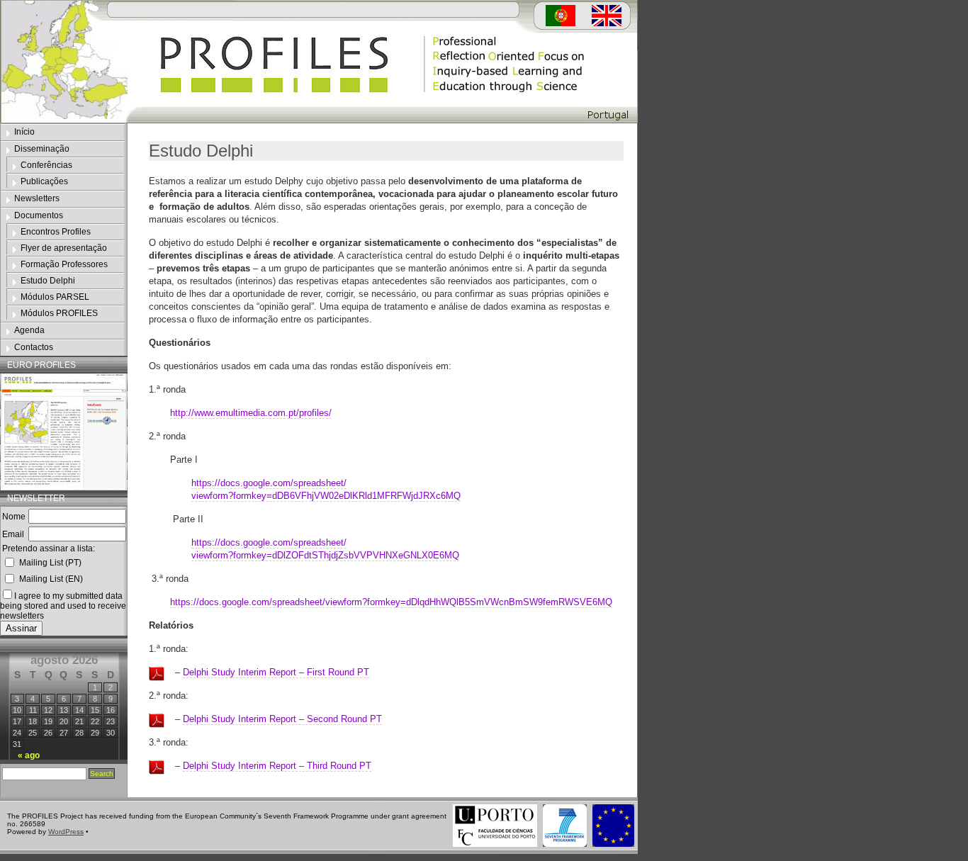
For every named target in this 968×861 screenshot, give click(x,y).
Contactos (33, 347)
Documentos (38, 215)
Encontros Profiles (56, 232)
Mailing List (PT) (50, 563)
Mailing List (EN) (51, 579)
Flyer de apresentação (64, 248)
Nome (14, 517)
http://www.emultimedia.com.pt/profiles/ (251, 412)
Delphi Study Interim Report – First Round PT (276, 672)
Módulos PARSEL (55, 297)
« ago (29, 755)
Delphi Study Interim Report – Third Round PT (277, 765)
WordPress (66, 831)
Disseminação (41, 149)
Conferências (46, 165)
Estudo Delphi (48, 281)
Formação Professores (64, 264)
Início (24, 132)
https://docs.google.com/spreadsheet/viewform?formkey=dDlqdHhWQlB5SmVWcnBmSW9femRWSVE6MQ (391, 602)
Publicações (44, 181)
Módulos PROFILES (59, 313)
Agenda (29, 330)
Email (13, 534)
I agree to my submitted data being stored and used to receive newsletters (63, 606)
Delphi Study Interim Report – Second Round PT (282, 719)
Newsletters (37, 198)
